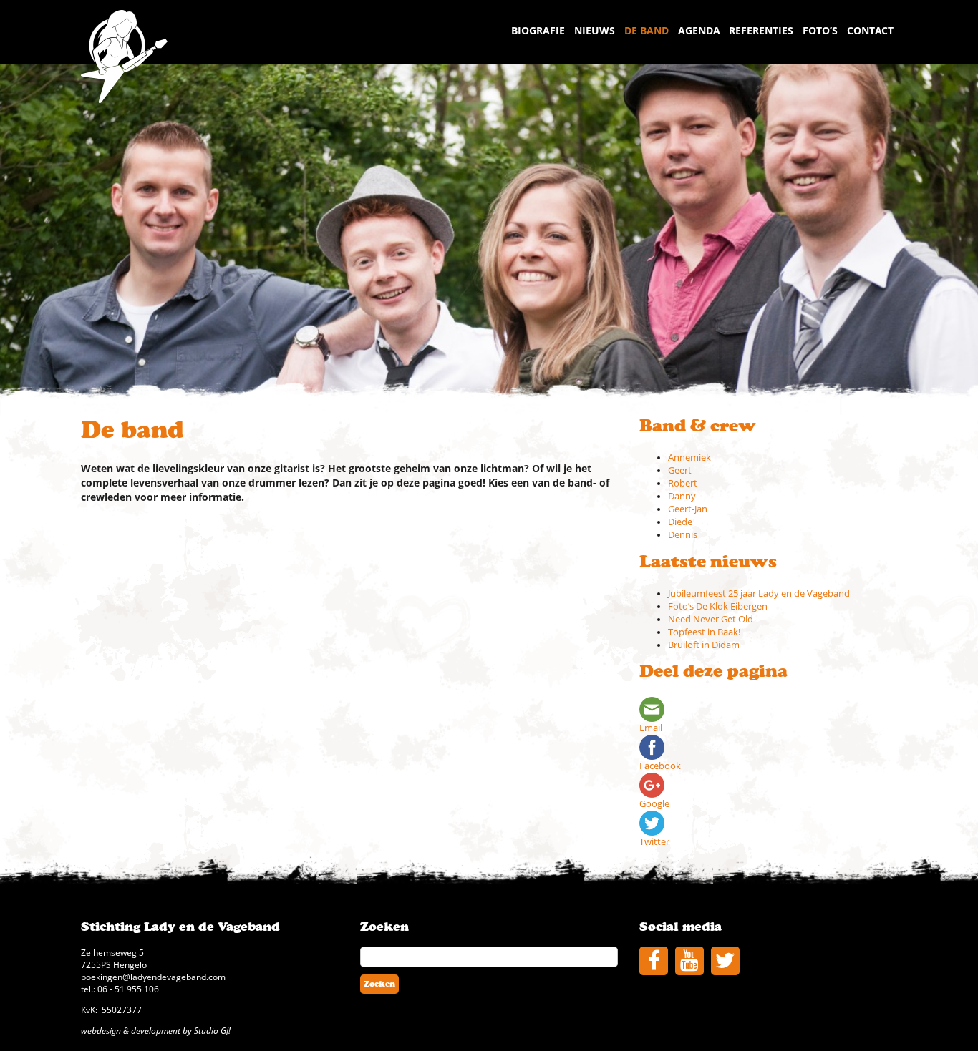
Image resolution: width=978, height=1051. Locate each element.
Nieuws (594, 30)
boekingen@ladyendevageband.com (153, 976)
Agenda (699, 30)
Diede (680, 522)
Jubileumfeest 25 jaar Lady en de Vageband (759, 593)
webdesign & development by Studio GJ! (156, 1030)
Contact (870, 30)
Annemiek (689, 457)
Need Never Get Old (710, 619)
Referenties (761, 30)
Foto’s (820, 30)
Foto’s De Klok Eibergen (718, 606)
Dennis (682, 535)
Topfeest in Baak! (704, 632)
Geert (680, 470)
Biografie (538, 30)
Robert (682, 483)
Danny (682, 496)
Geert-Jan (687, 509)
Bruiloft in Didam (704, 645)
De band (646, 30)
